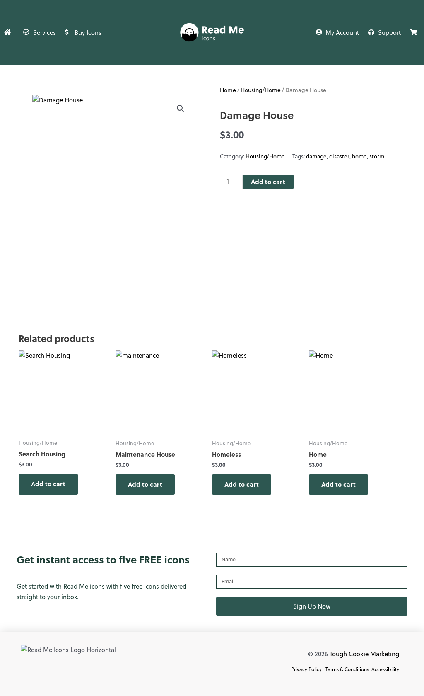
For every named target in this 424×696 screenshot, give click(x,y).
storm (376, 156)
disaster (339, 156)
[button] (180, 108)
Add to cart (268, 181)
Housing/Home (261, 89)
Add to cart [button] (48, 483)
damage (316, 156)
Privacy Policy (306, 669)
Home (228, 89)
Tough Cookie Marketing (364, 653)
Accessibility (385, 669)
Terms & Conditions (347, 669)
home (359, 156)
